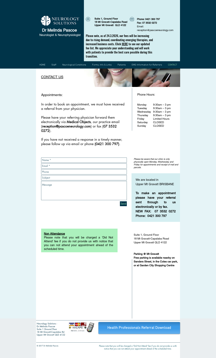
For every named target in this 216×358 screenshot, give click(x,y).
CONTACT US (52, 77)
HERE (125, 44)
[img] (108, 78)
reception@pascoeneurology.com (155, 30)
